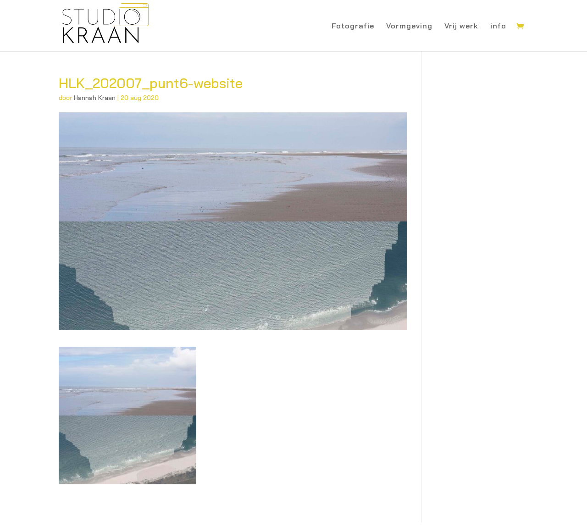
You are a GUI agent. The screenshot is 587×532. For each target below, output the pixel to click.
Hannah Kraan (95, 98)
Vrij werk (461, 26)
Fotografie (353, 26)
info (498, 26)
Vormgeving (409, 26)
